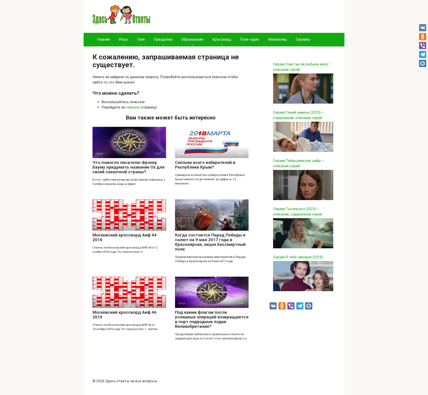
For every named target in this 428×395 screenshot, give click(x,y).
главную (133, 107)
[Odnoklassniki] (422, 36)
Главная (103, 39)
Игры (123, 39)
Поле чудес (249, 39)
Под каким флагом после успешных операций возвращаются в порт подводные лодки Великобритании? (212, 319)
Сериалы (303, 39)
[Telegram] (422, 54)
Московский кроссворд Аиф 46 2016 (124, 315)
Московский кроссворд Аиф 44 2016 (124, 237)
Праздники (163, 39)
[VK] (422, 27)
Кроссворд (221, 39)
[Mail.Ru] (422, 63)
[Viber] (422, 45)
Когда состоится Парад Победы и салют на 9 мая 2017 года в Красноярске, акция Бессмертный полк (210, 242)
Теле (141, 39)
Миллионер (277, 39)
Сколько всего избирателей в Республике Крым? (205, 165)
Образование (192, 39)
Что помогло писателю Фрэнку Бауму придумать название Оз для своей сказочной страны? (129, 167)
